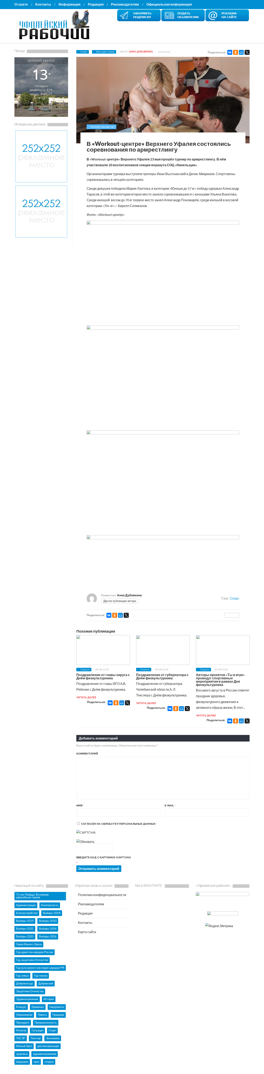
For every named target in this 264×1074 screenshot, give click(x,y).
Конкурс (21, 1006)
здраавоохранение (44, 1053)
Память (42, 1014)
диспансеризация (48, 1046)
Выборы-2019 (25, 920)
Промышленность (46, 1022)
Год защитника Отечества (32, 960)
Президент (22, 1022)
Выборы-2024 (48, 928)
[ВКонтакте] (229, 52)
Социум (85, 669)
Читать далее (86, 697)
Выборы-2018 (51, 913)
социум (49, 1061)
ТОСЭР (20, 1038)
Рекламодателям (125, 4)
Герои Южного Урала (29, 944)
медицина (22, 1061)
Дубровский (45, 983)
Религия (21, 1030)
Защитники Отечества (30, 991)
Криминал (38, 1006)
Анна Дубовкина (141, 51)
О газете (21, 4)
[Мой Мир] (241, 52)
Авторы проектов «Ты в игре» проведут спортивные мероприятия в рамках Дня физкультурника (220, 680)
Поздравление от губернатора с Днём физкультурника (162, 676)
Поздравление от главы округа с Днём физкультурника (103, 676)
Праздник (58, 1014)
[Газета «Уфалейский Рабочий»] (55, 39)
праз (36, 1061)
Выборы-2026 (48, 936)
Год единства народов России (34, 952)
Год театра (40, 975)
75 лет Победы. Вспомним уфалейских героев (32, 896)
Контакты (43, 4)
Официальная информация (169, 4)
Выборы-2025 (25, 936)
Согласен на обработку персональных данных (119, 823)
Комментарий (87, 753)
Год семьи (22, 975)
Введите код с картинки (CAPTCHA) (103, 857)
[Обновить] (85, 842)
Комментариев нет (103, 126)
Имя (80, 805)
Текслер (36, 1038)
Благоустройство (27, 913)
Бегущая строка (105, 51)
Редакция (96, 4)
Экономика (52, 1038)
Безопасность (49, 905)
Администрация (26, 905)
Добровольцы (24, 983)
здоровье (22, 1053)
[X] (247, 52)
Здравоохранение (27, 999)
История (49, 999)
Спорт (83, 51)
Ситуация (37, 1030)
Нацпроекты (56, 1006)
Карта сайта (86, 932)
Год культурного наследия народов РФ (40, 967)
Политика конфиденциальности (101, 895)
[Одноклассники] (235, 52)
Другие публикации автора (119, 601)
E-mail (170, 805)
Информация (69, 4)
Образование (24, 1014)
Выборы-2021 (25, 928)
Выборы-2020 (48, 920)
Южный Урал (24, 1046)
